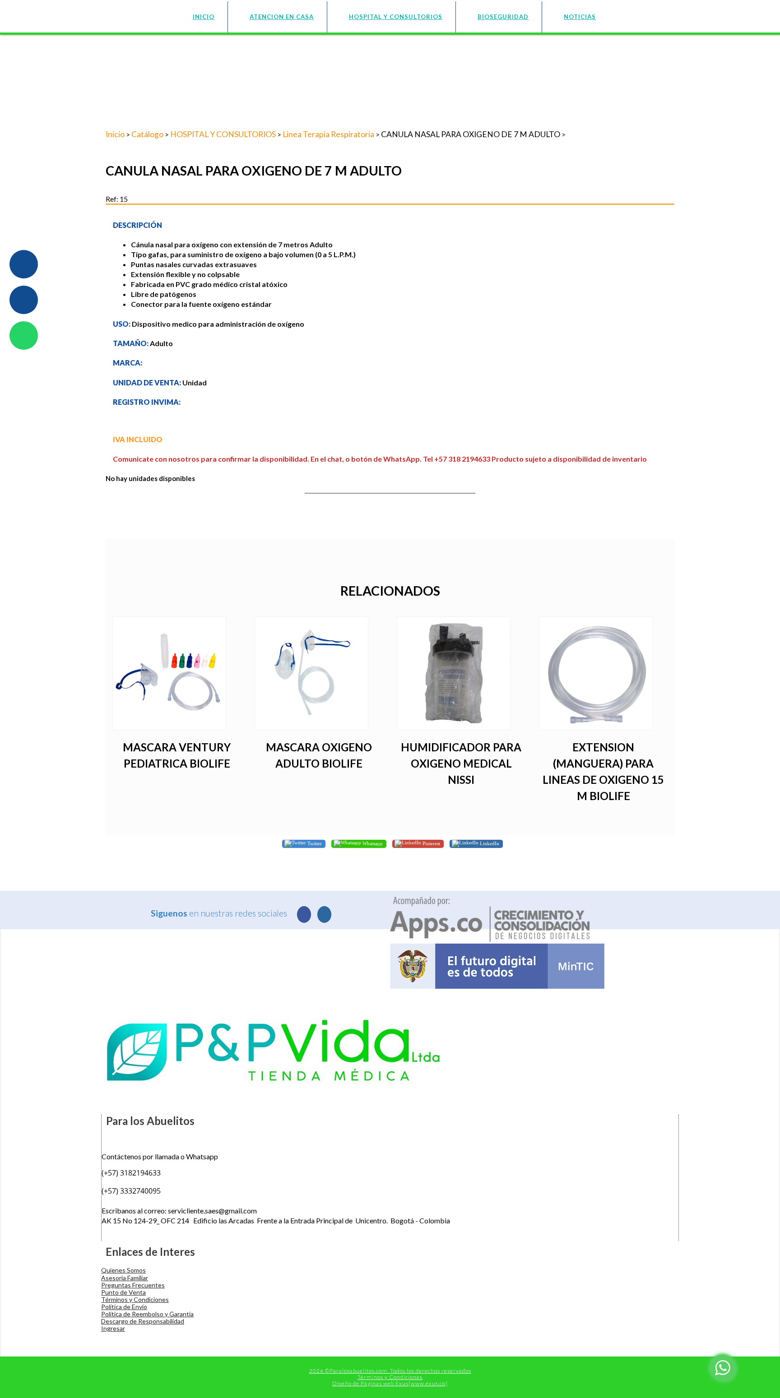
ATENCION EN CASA (282, 16)
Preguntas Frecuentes (133, 1285)
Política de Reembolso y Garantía (147, 1314)
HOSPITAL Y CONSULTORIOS (395, 16)
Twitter (314, 843)
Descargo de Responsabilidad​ (142, 1321)
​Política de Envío (124, 1306)
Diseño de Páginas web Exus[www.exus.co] (390, 1383)
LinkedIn (488, 843)
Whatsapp (372, 843)
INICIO (203, 16)
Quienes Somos (123, 1270)
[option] (177, 699)
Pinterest (430, 843)
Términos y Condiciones (135, 1299)
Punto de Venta (123, 1292)
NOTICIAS (580, 16)
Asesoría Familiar (124, 1278)
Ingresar (113, 1328)
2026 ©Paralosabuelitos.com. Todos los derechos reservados (390, 1370)
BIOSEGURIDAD (503, 16)
